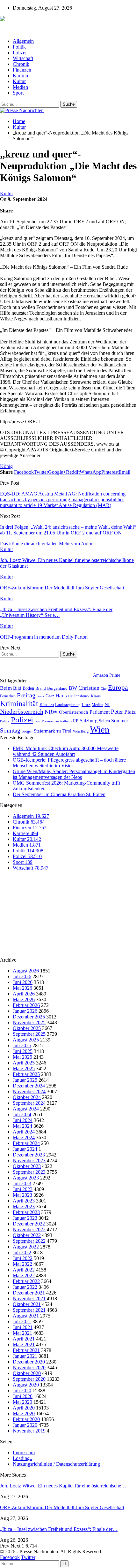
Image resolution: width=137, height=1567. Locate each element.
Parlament (100, 712)
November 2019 (29, 1430)
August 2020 (26, 1384)
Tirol (66, 731)
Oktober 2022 (27, 1235)
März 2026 (24, 999)
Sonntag (10, 730)
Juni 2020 (22, 1396)
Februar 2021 (26, 1350)
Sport (18, 93)
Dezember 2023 (29, 1154)
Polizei (19, 52)
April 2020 (24, 1407)
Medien (20, 87)
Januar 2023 (25, 1218)
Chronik (21, 64)
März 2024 (24, 1137)
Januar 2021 (25, 1356)
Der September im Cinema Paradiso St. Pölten (59, 794)
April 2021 (24, 1338)
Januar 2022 (25, 1287)
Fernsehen (8, 696)
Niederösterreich (21, 711)
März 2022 (24, 1275)
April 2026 (24, 993)
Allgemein (23, 41)
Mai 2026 (22, 988)
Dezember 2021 (29, 1292)
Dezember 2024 (29, 1085)
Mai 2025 (22, 1057)
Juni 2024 (22, 1120)
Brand (40, 688)
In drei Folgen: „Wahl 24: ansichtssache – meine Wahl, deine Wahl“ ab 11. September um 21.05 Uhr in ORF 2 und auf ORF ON (68, 529)
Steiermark (44, 731)
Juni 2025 (22, 1051)
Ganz (40, 696)
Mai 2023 (22, 1195)
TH (58, 731)
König (6, 466)
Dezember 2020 (29, 1361)
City (104, 688)
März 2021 (24, 1344)
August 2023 (26, 1177)
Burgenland (57, 688)
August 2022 (26, 1246)
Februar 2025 (26, 1074)
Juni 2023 (22, 1189)
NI (107, 704)
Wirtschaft (23, 58)
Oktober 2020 (27, 1373)
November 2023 (29, 1160)
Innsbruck (82, 696)
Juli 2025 (22, 1045)
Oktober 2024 (27, 1097)
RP (75, 720)
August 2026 (26, 970)
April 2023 (24, 1200)
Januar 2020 (25, 1425)
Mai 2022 (22, 1264)
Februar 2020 (26, 1419)
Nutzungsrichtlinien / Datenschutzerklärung (56, 1464)
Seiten (104, 720)
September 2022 (29, 1241)
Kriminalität (19, 703)
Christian (88, 688)
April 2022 (24, 1269)
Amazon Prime (106, 675)
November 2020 (29, 1367)
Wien (100, 729)
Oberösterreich (73, 712)
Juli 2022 (22, 1252)
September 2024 (29, 1103)
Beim (6, 688)
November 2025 (29, 1022)
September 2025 (29, 1034)
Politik (19, 47)
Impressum (24, 1452)
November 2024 (29, 1091)
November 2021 (29, 1298)
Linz (86, 704)
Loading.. (22, 1458)
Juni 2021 (22, 1327)
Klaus (96, 696)
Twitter (28, 1557)
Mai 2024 (22, 1126)
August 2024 (26, 1108)
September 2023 (29, 1172)
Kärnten (47, 704)
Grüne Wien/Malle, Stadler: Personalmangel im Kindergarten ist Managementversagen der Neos (74, 774)
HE (70, 696)
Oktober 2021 (27, 1304)
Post (37, 721)
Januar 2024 (25, 1149)
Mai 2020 (22, 1402)
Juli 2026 (22, 976)
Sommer (119, 721)
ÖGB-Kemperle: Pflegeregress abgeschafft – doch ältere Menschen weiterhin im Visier (69, 762)
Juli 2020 (22, 1390)
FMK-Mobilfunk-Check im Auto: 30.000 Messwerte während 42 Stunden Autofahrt (66, 751)
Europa (118, 687)
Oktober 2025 (27, 1028)
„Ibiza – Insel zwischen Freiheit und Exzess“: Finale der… (59, 1529)
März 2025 (24, 1068)
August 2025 (26, 1039)
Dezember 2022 (29, 1223)
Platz (130, 712)
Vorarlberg (81, 731)
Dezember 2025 (29, 1016)
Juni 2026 (22, 982)
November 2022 (29, 1229)
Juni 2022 (22, 1258)
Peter (117, 711)
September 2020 (29, 1379)
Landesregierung (67, 705)
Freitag (26, 695)
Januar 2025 (25, 1080)
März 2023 (24, 1206)
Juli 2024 (22, 1114)
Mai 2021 (22, 1333)
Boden (28, 688)
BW (73, 688)
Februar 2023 (26, 1212)
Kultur (19, 81)
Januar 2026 (25, 1011)
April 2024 (24, 1131)
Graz (50, 695)
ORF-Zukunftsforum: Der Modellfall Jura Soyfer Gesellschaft (62, 1507)
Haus (61, 696)
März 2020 (24, 1413)
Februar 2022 (26, 1281)
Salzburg (88, 720)
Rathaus (66, 721)
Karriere (21, 75)
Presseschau (50, 721)
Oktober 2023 (27, 1166)
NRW (51, 712)
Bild (17, 688)
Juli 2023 (22, 1183)
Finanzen (22, 70)
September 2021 (29, 1310)
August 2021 (26, 1315)
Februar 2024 (26, 1143)
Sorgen (27, 731)
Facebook (10, 1557)
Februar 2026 (26, 1005)
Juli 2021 (22, 1321)
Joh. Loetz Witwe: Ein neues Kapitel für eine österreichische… (63, 1485)
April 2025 (24, 1062)
